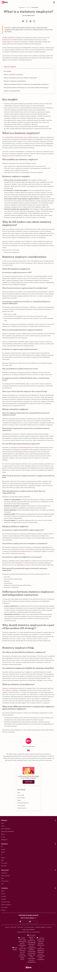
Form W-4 (22, 405)
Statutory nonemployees (10, 688)
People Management (23, 803)
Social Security (16, 155)
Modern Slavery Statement (28, 929)
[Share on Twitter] (22, 21)
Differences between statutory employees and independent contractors (26, 84)
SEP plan (33, 307)
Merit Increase (21, 805)
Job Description (21, 808)
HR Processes (21, 797)
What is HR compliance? (12, 252)
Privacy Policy (20, 927)
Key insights (7, 71)
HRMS (19, 800)
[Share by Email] (34, 21)
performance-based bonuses (22, 551)
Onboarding (20, 795)
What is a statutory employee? (13, 74)
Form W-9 (28, 395)
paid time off (45, 335)
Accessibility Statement (40, 927)
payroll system (48, 533)
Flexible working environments (12, 37)
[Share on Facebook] (26, 21)
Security (7, 927)
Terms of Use (13, 927)
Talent (28, 7)
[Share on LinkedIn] (30, 21)
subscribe (28, 782)
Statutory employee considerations (15, 81)
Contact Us (49, 927)
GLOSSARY (22, 7)
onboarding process (25, 447)
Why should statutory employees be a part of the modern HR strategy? (26, 87)
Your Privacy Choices (29, 927)
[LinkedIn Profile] (28, 750)
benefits (40, 241)
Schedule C (44, 292)
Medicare (5, 155)
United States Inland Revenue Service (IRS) (18, 137)
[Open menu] (54, 2)
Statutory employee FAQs (12, 91)
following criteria (30, 163)
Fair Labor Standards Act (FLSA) (18, 563)
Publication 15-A (32, 425)
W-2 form (27, 276)
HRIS (18, 792)
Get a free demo (27, 918)
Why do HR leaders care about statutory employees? (20, 78)
